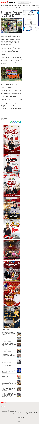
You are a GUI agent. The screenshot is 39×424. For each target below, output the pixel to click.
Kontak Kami (27, 416)
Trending (19, 421)
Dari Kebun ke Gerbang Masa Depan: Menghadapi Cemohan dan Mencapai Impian (17, 7)
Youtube (14, 413)
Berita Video (19, 411)
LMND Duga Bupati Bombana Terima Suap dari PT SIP (9, 376)
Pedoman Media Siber (21, 417)
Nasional (6, 5)
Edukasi (23, 5)
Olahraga (28, 5)
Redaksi (5, 118)
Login (18, 416)
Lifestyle (33, 5)
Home (2, 5)
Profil (18, 418)
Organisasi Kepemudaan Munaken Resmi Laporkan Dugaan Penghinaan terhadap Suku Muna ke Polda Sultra (9, 382)
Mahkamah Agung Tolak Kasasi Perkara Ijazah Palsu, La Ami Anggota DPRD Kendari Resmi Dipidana (9, 370)
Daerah (11, 5)
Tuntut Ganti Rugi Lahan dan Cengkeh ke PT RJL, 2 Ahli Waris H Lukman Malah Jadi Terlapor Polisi (9, 388)
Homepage (19, 413)
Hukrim (15, 5)
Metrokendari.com (4, 405)
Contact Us (19, 412)
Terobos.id (3, 406)
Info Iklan (27, 413)
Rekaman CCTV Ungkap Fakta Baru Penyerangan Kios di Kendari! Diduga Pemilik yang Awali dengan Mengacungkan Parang (9, 395)
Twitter (14, 412)
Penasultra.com (3, 404)
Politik (19, 5)
